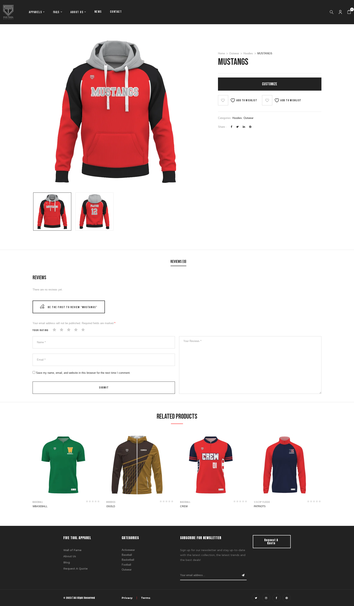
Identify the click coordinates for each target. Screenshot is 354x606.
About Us (69, 556)
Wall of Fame (72, 550)
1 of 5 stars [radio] (54, 330)
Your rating (41, 330)
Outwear (234, 53)
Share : (222, 126)
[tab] (178, 262)
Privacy (127, 597)
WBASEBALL (40, 506)
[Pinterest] (250, 126)
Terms (145, 597)
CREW (184, 506)
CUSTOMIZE (269, 84)
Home (221, 53)
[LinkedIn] (244, 126)
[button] (349, 12)
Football (126, 564)
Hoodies (248, 53)
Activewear (128, 549)
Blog (66, 562)
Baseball (38, 502)
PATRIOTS (260, 506)
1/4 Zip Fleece (262, 502)
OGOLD (110, 506)
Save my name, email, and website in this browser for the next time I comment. (83, 372)
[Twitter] (237, 126)
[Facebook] (231, 126)
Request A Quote (75, 568)
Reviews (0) (178, 261)
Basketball (128, 559)
